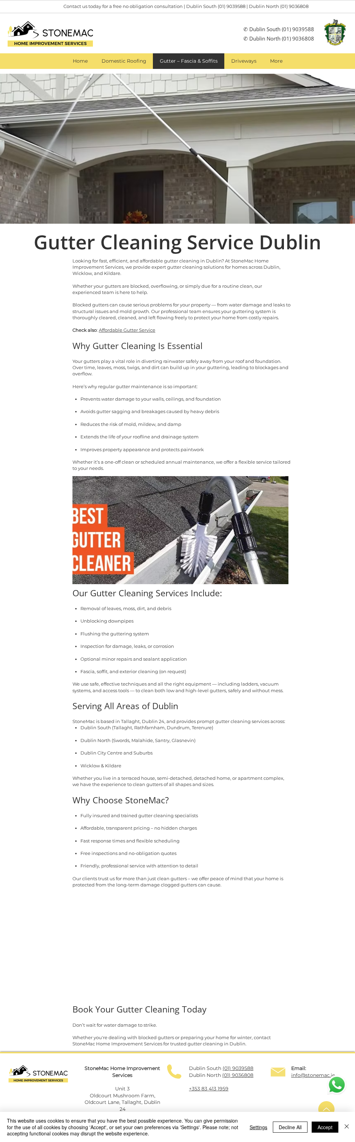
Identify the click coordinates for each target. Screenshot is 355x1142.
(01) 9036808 (297, 38)
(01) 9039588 (298, 29)
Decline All (290, 1127)
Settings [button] (258, 1127)
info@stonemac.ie (313, 1075)
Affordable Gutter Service (127, 330)
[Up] (326, 1109)
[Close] (347, 1126)
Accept (325, 1127)
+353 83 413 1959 (208, 1089)
